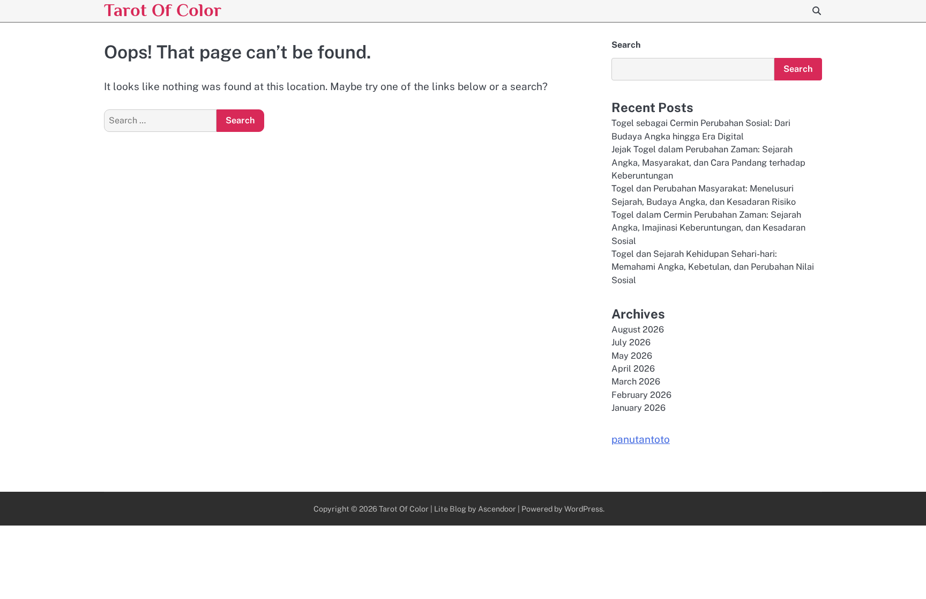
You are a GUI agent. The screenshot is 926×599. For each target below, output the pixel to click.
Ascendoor (497, 508)
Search (625, 45)
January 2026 (638, 408)
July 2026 (631, 342)
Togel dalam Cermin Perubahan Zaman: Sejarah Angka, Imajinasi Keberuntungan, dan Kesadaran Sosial (708, 228)
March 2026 (635, 381)
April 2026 (633, 369)
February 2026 (641, 395)
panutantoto (640, 439)
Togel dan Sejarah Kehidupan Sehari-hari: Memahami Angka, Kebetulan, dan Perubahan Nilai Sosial (712, 267)
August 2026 (637, 329)
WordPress (583, 508)
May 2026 (631, 356)
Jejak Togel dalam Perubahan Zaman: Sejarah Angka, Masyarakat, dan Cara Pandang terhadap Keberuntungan (708, 162)
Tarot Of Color (162, 10)
